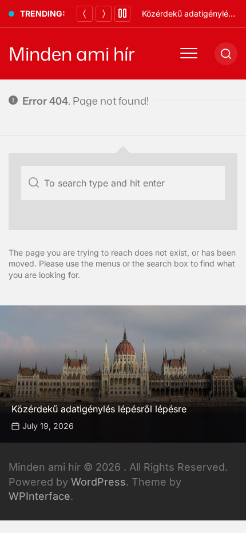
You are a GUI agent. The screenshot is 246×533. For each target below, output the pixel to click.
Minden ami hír (72, 53)
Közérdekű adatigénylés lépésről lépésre (99, 409)
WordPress (98, 482)
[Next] (104, 14)
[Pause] (122, 14)
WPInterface (39, 496)
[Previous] (85, 14)
